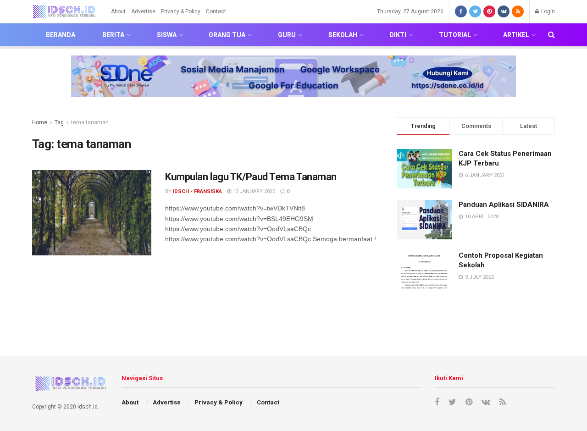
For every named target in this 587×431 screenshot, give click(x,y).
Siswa (167, 35)
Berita (113, 35)
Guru (287, 35)
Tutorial (455, 35)
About (118, 11)
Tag (59, 122)
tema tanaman (90, 122)
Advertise (143, 11)
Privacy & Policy (180, 11)
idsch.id (88, 406)
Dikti (397, 35)
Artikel (516, 35)
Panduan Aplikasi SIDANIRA (504, 204)
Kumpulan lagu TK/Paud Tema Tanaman (251, 176)
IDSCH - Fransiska (197, 191)
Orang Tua (227, 35)
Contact (216, 11)
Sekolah (342, 35)
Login (547, 11)
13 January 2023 (253, 191)
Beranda (60, 35)
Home (39, 122)
